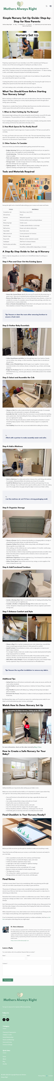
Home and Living (7, 1042)
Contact (51, 1075)
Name (4, 955)
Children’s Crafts (7, 1034)
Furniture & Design (7, 1044)
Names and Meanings (8, 1039)
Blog (4, 1061)
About (4, 1059)
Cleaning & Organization (9, 1032)
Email (28, 955)
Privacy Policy (41, 1075)
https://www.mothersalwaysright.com (20, 940)
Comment (5, 963)
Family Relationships (8, 1037)
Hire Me (5, 1064)
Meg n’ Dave (37, 747)
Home (4, 1056)
